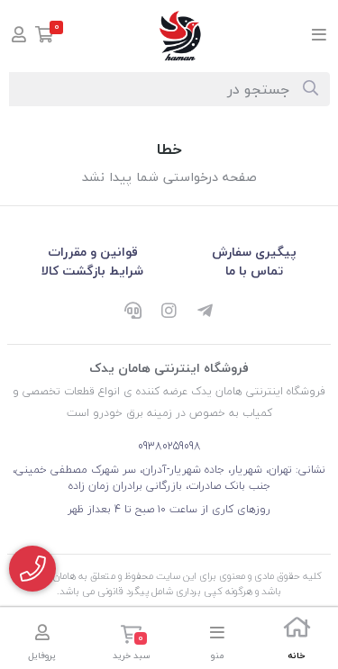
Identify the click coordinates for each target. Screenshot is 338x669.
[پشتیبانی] (133, 312)
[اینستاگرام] (169, 312)
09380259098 (169, 446)
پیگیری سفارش (254, 251)
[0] (44, 36)
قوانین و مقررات (93, 251)
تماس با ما (254, 270)
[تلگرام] (205, 312)
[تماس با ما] (32, 569)
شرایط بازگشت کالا (92, 270)
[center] (310, 89)
